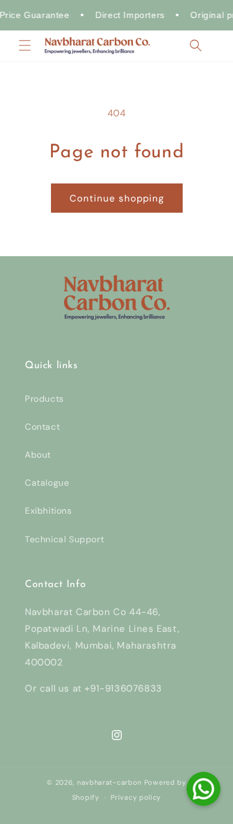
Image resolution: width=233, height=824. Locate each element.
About (38, 454)
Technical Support (64, 539)
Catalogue (47, 482)
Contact (42, 426)
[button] (25, 45)
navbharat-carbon (109, 782)
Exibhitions (48, 510)
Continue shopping (117, 198)
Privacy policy (136, 797)
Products (44, 398)
